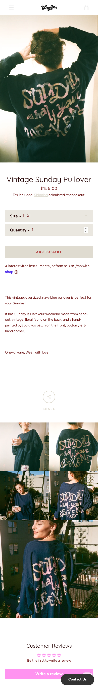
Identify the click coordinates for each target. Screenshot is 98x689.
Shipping (41, 195)
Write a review (49, 673)
